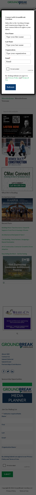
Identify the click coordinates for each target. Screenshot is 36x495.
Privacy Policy (13, 78)
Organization (10, 50)
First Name (9, 33)
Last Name (9, 42)
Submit (10, 87)
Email (7, 58)
